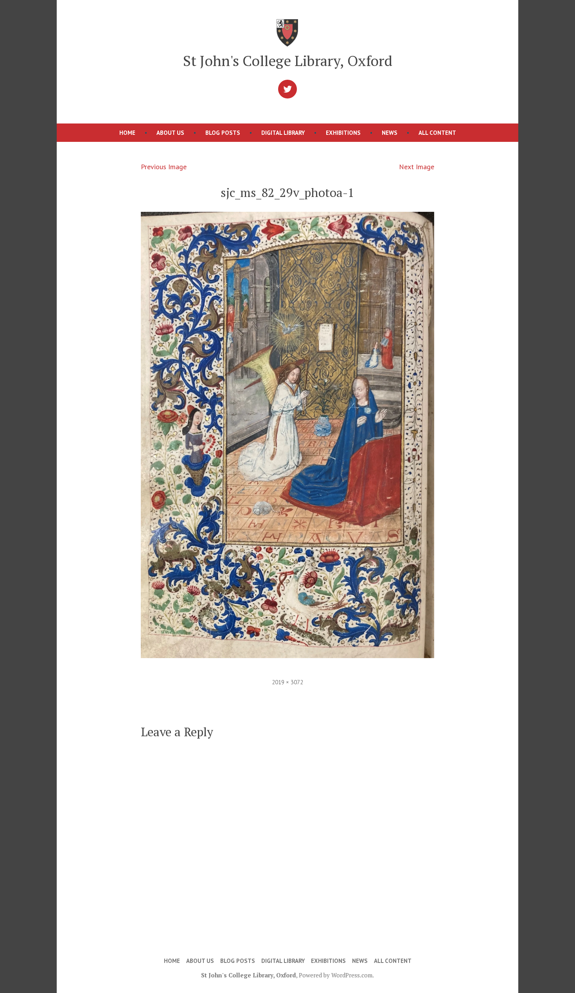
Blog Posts (222, 132)
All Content (437, 132)
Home (127, 132)
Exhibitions (343, 132)
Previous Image (164, 166)
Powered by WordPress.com (335, 975)
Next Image (416, 166)
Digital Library (283, 132)
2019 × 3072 (287, 682)
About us (170, 132)
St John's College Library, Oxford (287, 60)
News (389, 132)
